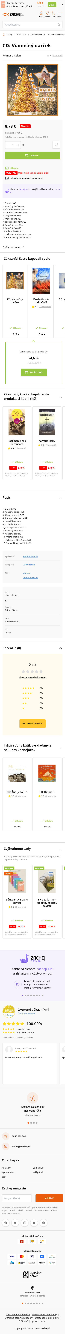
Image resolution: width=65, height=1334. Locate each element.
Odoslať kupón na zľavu (32, 707)
